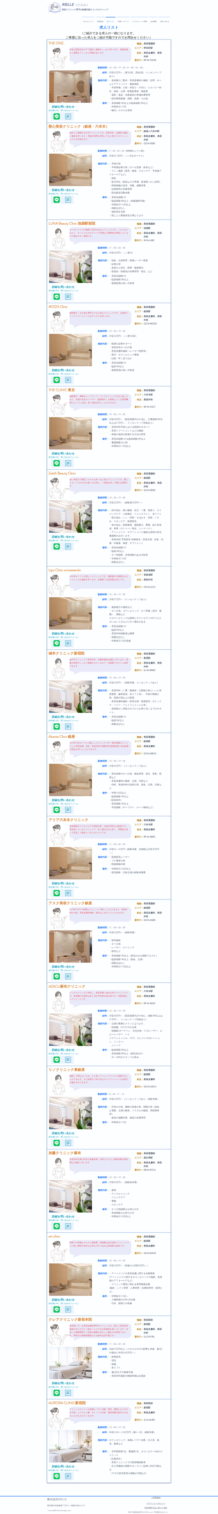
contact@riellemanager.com (59, 1510)
